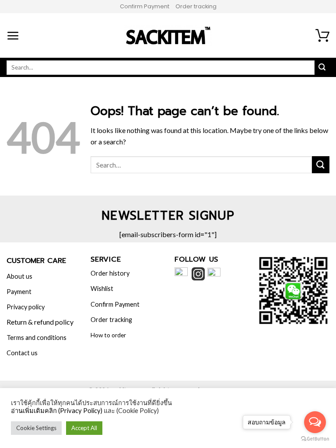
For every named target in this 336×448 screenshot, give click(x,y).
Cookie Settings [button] (36, 427)
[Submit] (320, 164)
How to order (108, 335)
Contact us (22, 353)
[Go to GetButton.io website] (315, 439)
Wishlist (102, 288)
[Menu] (13, 35)
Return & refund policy (40, 322)
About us (19, 276)
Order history (110, 273)
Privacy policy (26, 307)
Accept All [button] (84, 427)
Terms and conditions (36, 337)
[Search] (322, 67)
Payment (19, 291)
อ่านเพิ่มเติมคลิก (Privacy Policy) (56, 410)
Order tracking (196, 6)
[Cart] (322, 35)
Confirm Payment (144, 6)
